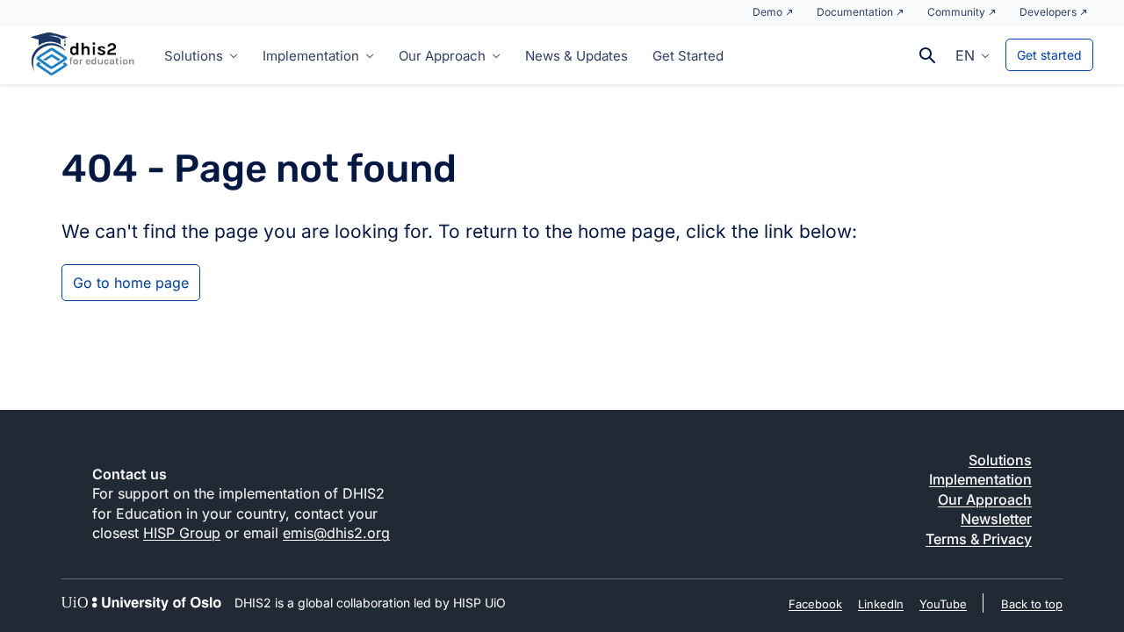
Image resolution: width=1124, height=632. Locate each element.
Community (956, 11)
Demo (767, 11)
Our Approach (442, 55)
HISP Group (181, 533)
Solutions (193, 55)
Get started (1049, 54)
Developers (1048, 11)
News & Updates (576, 55)
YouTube (943, 604)
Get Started (688, 55)
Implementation (311, 55)
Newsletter (996, 519)
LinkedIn (881, 604)
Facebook (815, 604)
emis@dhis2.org (336, 533)
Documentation (855, 11)
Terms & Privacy (979, 539)
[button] (972, 54)
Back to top (1032, 604)
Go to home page (131, 282)
